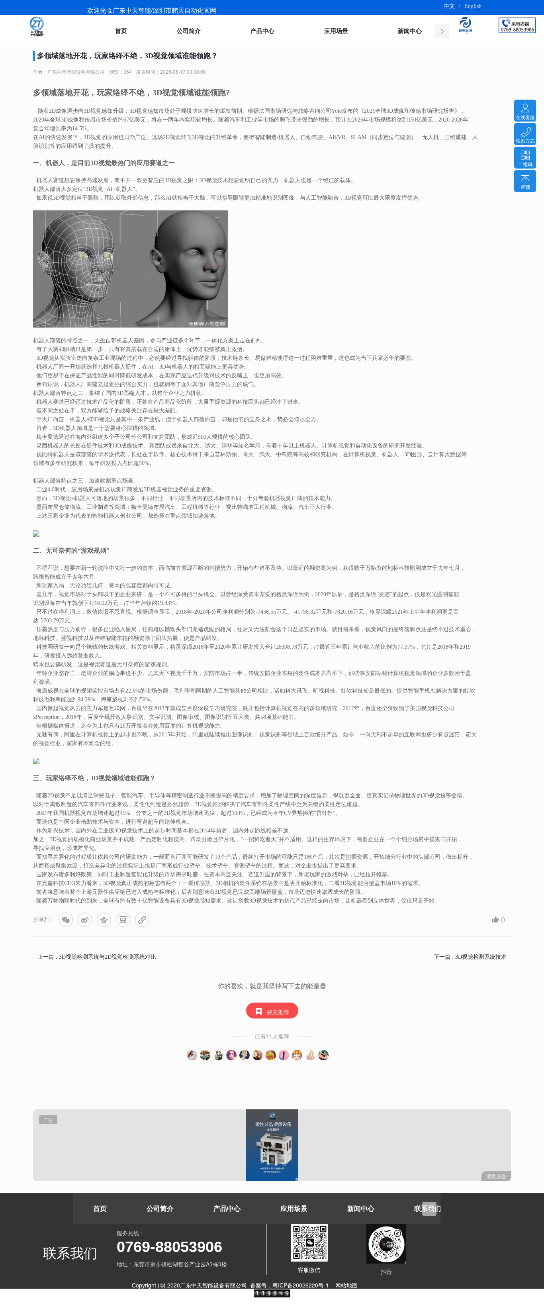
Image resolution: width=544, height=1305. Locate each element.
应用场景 (336, 31)
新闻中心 (410, 31)
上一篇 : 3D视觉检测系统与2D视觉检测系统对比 (96, 957)
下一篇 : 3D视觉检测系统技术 (470, 957)
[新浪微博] (85, 920)
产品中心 (262, 31)
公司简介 (189, 31)
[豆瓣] (123, 920)
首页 (121, 31)
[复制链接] (142, 920)
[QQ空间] (104, 920)
